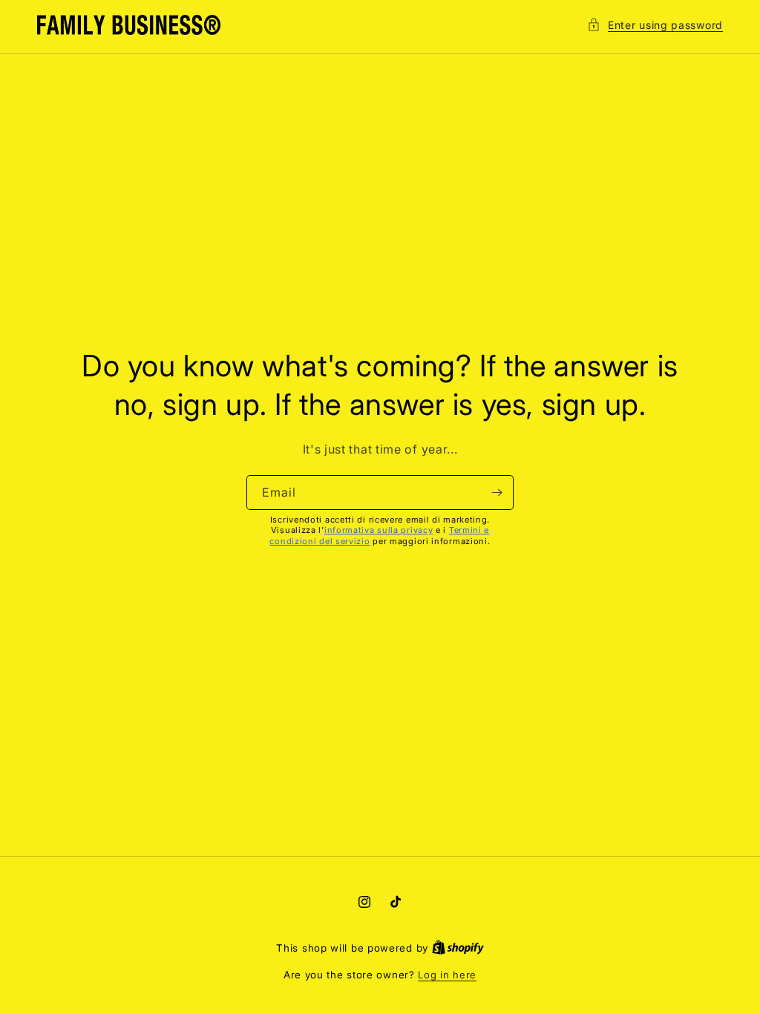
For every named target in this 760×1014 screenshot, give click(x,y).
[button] (655, 25)
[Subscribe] (496, 492)
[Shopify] (458, 948)
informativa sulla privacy (378, 530)
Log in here (447, 975)
